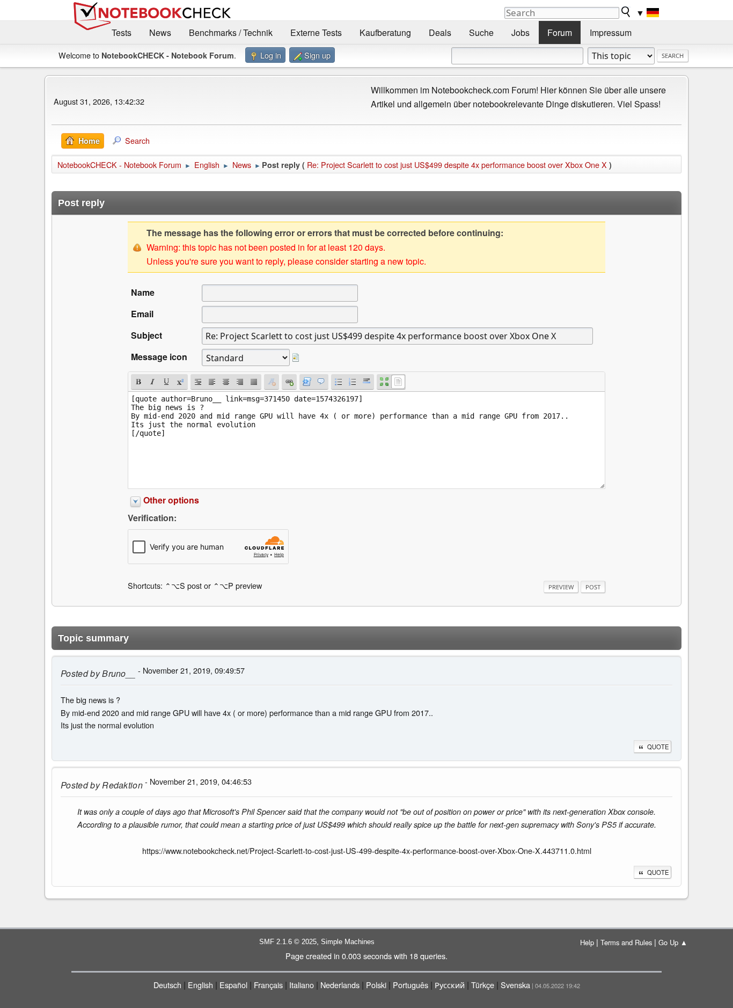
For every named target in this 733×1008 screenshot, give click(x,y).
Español (233, 984)
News (160, 32)
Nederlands (340, 984)
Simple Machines (348, 942)
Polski (376, 984)
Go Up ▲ (672, 942)
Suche (481, 32)
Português (410, 984)
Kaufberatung (385, 32)
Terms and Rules (626, 942)
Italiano (301, 984)
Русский (450, 984)
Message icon (159, 356)
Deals (440, 32)
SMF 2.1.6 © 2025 (288, 942)
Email (142, 314)
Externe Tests (316, 32)
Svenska (515, 984)
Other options (171, 500)
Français (268, 984)
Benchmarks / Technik (231, 32)
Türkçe (482, 984)
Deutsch (167, 984)
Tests (121, 32)
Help (587, 942)
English (200, 984)
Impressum (611, 32)
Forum (559, 32)
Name (143, 292)
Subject (146, 335)
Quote (658, 746)
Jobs (520, 32)
